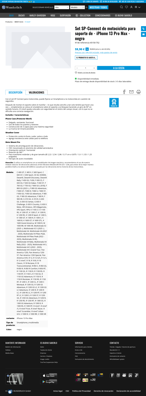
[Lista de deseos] (126, 6)
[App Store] (48, 375)
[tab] (15, 92)
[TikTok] (136, 375)
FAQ (76, 356)
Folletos (8, 350)
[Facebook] (112, 375)
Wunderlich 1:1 (115, 350)
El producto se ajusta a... (86, 57)
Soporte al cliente (115, 353)
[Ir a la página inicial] (12, 7)
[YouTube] (124, 375)
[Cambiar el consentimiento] (10, 392)
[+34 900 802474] (143, 28)
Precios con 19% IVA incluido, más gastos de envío (96, 52)
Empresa (43, 353)
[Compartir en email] (131, 92)
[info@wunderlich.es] (143, 34)
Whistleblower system (117, 359)
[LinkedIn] (130, 375)
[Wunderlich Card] (14, 378)
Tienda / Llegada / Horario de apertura (122, 347)
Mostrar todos (98, 7)
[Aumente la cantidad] (94, 68)
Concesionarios (80, 353)
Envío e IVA (78, 350)
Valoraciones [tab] (36, 92)
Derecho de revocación (103, 391)
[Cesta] (143, 6)
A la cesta (118, 68)
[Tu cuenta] (131, 6)
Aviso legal (57, 391)
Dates (42, 347)
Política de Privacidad (81, 391)
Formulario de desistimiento (84, 359)
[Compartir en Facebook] (124, 92)
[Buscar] (121, 6)
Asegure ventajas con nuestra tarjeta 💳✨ (17, 1)
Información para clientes (83, 347)
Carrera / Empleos (46, 356)
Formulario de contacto (117, 356)
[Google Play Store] (48, 381)
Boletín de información (13, 347)
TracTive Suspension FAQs (49, 362)
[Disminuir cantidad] (77, 68)
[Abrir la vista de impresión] (139, 92)
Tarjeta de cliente (46, 350)
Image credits (44, 359)
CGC (67, 391)
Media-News (9, 353)
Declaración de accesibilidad (129, 391)
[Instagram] (118, 375)
